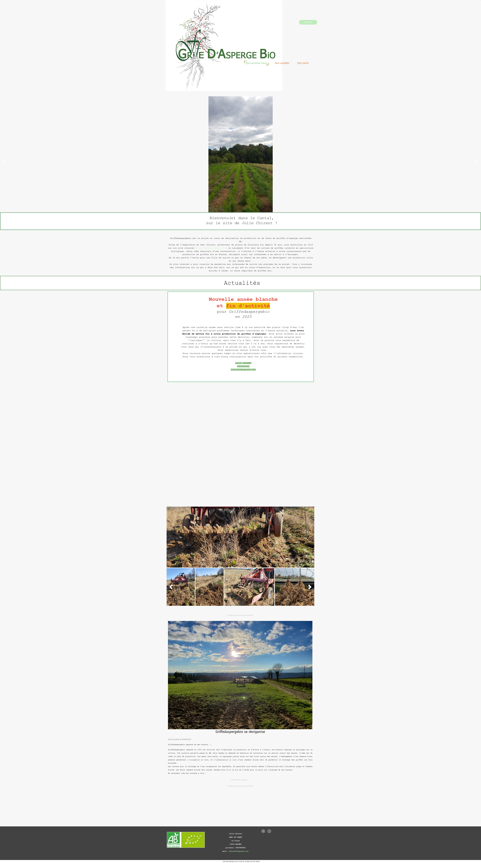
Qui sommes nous (256, 63)
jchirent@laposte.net (238, 851)
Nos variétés (282, 63)
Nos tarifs (303, 63)
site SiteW (256, 861)
